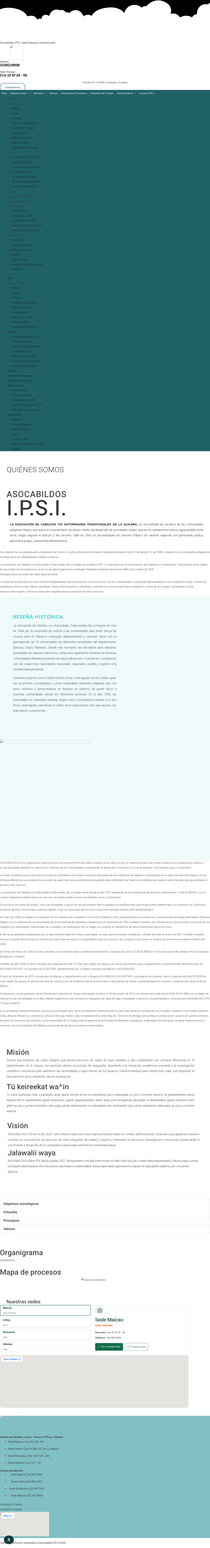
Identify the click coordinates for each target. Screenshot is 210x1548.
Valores (9, 1229)
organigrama (7, 1260)
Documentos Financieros (74, 93)
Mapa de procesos (23, 137)
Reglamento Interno (23, 128)
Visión (15, 113)
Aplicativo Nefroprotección (27, 264)
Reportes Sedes (21, 250)
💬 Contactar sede (136, 1347)
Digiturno (17, 269)
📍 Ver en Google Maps (109, 1346)
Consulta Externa (21, 162)
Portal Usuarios (125, 93)
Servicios (38, 93)
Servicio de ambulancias (26, 167)
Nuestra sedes (20, 142)
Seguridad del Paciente (25, 147)
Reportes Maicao (22, 245)
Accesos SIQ (146, 93)
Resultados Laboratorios (26, 230)
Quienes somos (18, 93)
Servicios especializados (26, 181)
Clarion (16, 254)
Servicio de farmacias (24, 176)
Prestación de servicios (25, 157)
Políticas (17, 118)
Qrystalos (17, 240)
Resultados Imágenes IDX (27, 225)
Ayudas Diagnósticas (24, 186)
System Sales (20, 259)
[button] (105, 1204)
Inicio (4, 93)
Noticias (54, 93)
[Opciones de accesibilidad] (9, 1540)
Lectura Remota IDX (23, 220)
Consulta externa (21, 171)
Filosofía (10, 1212)
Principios (11, 1220)
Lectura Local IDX (22, 215)
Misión (15, 108)
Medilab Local (20, 210)
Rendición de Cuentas (102, 93)
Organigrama (19, 133)
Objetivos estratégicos (25, 123)
